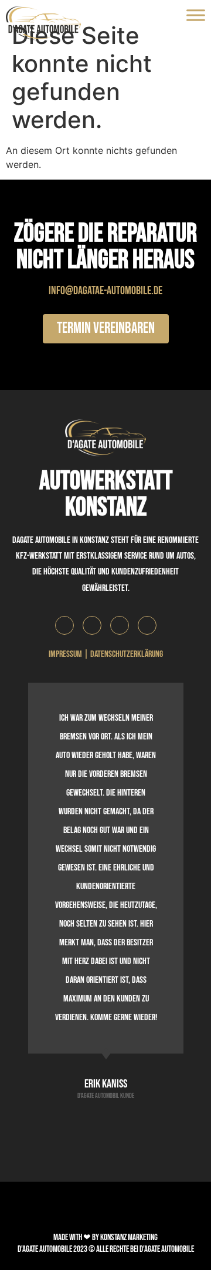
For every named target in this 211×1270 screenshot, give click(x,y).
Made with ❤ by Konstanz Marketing (105, 1237)
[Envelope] (119, 625)
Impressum (65, 654)
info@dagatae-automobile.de (105, 291)
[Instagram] (92, 625)
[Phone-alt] (147, 625)
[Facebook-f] (64, 625)
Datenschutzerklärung (126, 654)
